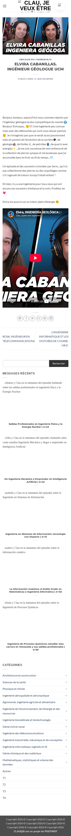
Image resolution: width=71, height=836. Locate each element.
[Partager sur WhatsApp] (20, 318)
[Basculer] (66, 675)
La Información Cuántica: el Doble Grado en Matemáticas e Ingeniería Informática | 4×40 (35, 590)
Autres (7, 771)
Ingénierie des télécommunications (23, 733)
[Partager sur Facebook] (26, 318)
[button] (5, 6)
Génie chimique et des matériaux (22, 753)
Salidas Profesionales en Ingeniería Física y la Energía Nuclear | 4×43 (35, 425)
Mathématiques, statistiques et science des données (28, 762)
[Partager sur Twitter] (32, 318)
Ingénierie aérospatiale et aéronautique (26, 695)
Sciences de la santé (14, 682)
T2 (50, 59)
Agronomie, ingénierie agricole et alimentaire (29, 702)
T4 (4, 797)
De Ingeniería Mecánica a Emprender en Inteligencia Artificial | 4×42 (35, 480)
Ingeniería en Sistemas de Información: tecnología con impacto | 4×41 (35, 535)
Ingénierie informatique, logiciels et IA (25, 746)
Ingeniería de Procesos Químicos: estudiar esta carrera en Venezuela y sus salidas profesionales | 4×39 (35, 647)
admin (49, 79)
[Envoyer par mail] (39, 318)
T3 (4, 791)
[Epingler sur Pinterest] (45, 318)
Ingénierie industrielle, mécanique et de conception (33, 740)
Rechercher (59, 363)
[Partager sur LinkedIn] (51, 318)
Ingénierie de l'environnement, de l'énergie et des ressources (31, 711)
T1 (4, 777)
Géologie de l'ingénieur (33, 59)
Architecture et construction (19, 675)
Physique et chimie (14, 688)
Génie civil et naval (14, 726)
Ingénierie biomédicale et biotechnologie (26, 719)
